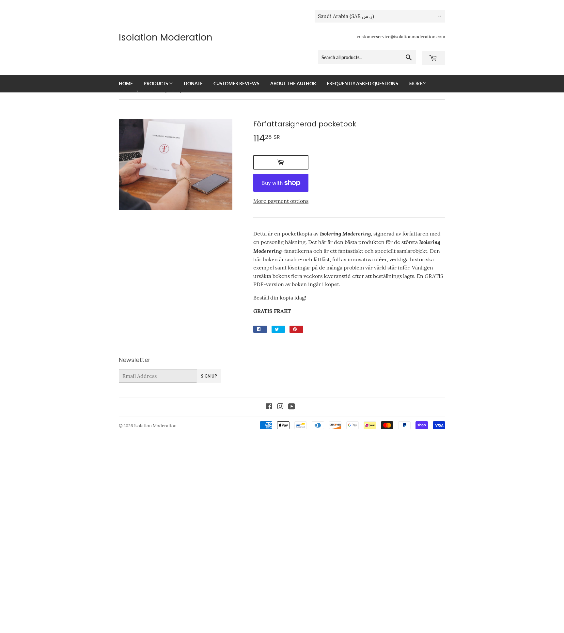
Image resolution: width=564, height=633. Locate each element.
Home (126, 83)
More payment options (280, 201)
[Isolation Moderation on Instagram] (280, 407)
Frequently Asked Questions (362, 83)
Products (156, 83)
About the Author (293, 83)
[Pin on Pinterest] (296, 329)
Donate (193, 83)
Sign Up (209, 376)
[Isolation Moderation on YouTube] (291, 407)
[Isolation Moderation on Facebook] (269, 407)
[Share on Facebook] (260, 329)
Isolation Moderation (165, 37)
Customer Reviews (236, 83)
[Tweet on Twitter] (278, 329)
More (416, 84)
